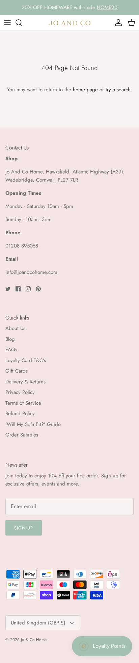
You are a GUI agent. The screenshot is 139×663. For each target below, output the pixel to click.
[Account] (116, 22)
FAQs (11, 349)
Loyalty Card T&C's (25, 360)
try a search (118, 89)
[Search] (22, 22)
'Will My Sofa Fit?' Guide (33, 424)
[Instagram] (28, 288)
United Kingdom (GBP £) (38, 622)
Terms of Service (23, 403)
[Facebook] (18, 288)
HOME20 (107, 7)
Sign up (23, 528)
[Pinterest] (38, 288)
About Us (15, 328)
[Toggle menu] (7, 22)
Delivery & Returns (25, 381)
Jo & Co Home (33, 640)
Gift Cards (16, 371)
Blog (10, 339)
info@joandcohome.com (31, 272)
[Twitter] (7, 288)
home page (85, 89)
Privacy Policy (20, 392)
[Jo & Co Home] (69, 22)
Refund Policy (20, 413)
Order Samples (21, 435)
